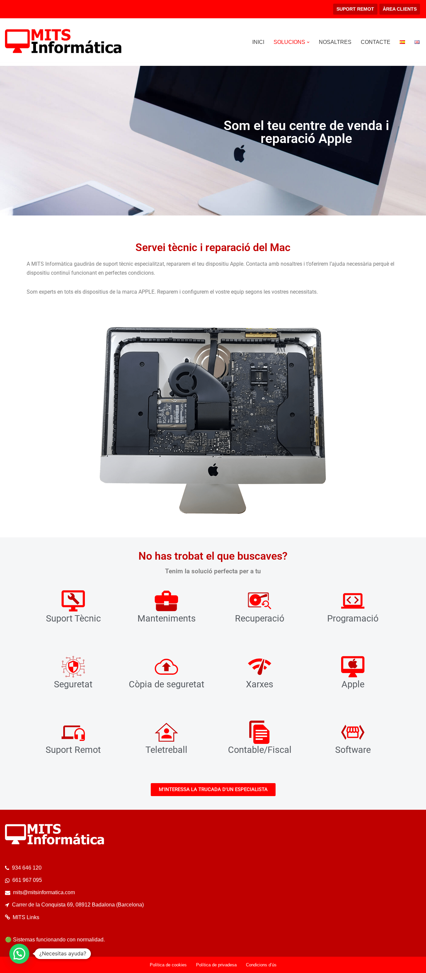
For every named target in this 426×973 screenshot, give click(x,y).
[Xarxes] (259, 666)
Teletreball (166, 750)
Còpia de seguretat (166, 684)
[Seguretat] (73, 666)
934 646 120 (27, 868)
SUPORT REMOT (355, 9)
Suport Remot (73, 750)
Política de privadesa (216, 964)
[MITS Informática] (63, 42)
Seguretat (73, 684)
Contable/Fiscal (260, 750)
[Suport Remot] (73, 732)
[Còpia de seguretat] (166, 666)
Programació (352, 618)
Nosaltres (335, 42)
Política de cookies (168, 964)
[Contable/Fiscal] (259, 732)
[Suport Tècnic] (73, 601)
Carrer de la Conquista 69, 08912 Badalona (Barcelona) (78, 904)
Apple (352, 684)
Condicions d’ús (261, 964)
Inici (258, 42)
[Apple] (352, 666)
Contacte (375, 42)
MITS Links (26, 917)
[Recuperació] (259, 601)
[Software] (352, 732)
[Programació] (352, 601)
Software (353, 750)
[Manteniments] (166, 601)
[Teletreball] (166, 732)
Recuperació (259, 618)
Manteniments (166, 618)
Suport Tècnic (73, 618)
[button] (308, 42)
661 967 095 (27, 880)
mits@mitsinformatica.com (44, 892)
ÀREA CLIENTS (400, 9)
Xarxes (259, 684)
